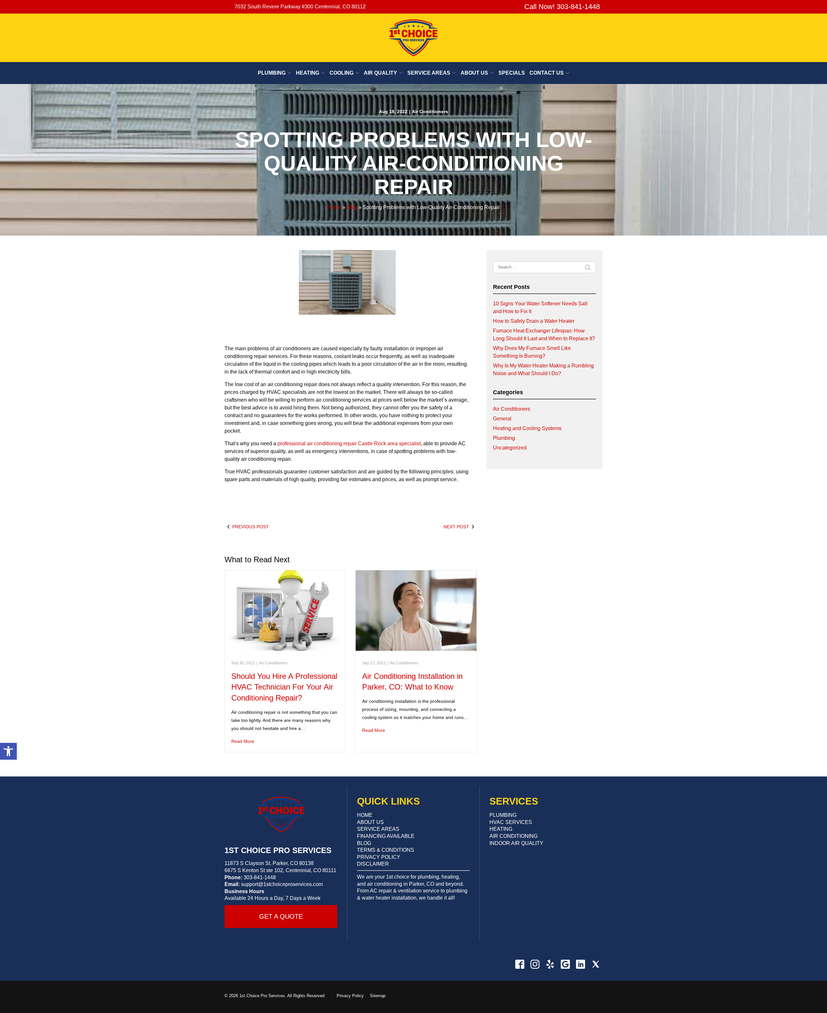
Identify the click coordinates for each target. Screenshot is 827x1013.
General (502, 418)
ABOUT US (370, 822)
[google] (565, 964)
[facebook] (520, 964)
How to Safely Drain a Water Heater (533, 321)
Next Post (456, 526)
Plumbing (272, 73)
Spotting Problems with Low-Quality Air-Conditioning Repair (413, 163)
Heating (307, 73)
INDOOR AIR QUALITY (516, 843)
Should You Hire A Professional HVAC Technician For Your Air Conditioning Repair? (284, 687)
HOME (364, 815)
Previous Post (250, 526)
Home (334, 207)
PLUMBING (503, 815)
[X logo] (595, 964)
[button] (8, 751)
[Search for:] (544, 267)
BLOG (364, 843)
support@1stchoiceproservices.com (282, 884)
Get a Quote (281, 916)
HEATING (500, 829)
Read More (242, 741)
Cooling (341, 73)
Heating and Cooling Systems (527, 428)
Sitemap (377, 995)
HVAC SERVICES (510, 822)
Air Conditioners (430, 111)
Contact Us (546, 73)
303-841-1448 (260, 877)
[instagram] (535, 964)
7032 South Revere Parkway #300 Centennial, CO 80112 (300, 6)
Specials (511, 73)
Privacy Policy (350, 995)
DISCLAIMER (373, 864)
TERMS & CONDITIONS (385, 850)
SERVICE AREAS (378, 829)
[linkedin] (580, 964)
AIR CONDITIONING (513, 836)
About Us (474, 73)
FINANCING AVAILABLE (385, 836)
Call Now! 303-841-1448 (561, 7)
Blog (352, 207)
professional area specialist (349, 443)
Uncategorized (510, 447)
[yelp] (550, 964)
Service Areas (428, 73)
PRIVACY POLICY (378, 857)
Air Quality (380, 73)
